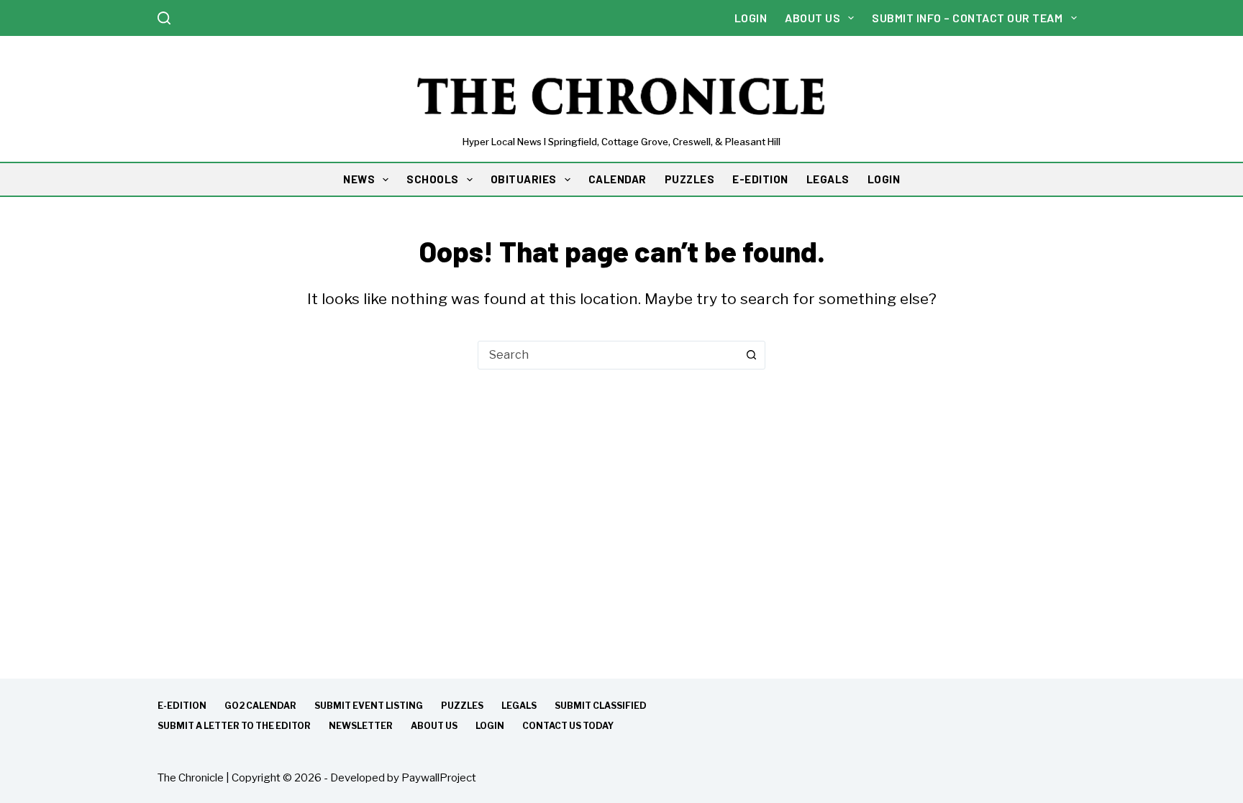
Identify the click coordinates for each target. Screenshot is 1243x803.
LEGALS (828, 179)
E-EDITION (760, 179)
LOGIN (884, 179)
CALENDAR (617, 179)
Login (751, 17)
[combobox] (607, 355)
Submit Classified (601, 705)
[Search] (164, 18)
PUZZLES (690, 179)
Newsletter (361, 725)
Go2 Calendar (260, 705)
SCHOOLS (432, 179)
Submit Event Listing (368, 705)
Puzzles (462, 705)
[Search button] (751, 355)
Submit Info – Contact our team (967, 17)
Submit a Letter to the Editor (234, 725)
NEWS (359, 179)
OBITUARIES (524, 179)
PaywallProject (438, 777)
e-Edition (182, 705)
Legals (519, 705)
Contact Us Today (568, 725)
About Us (812, 17)
